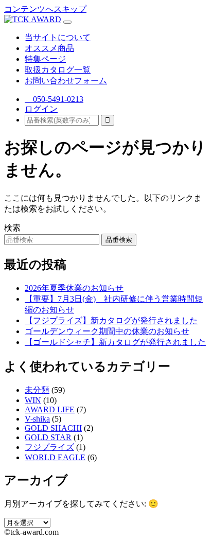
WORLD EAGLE (55, 457)
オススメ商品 (49, 48)
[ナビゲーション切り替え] (67, 22)
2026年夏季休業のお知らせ (74, 288)
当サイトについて (58, 37)
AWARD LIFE (50, 409)
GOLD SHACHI (53, 428)
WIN (33, 400)
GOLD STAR (48, 437)
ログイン (41, 108)
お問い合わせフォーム (66, 80)
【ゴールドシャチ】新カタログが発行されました (115, 342)
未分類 (37, 390)
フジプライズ (49, 447)
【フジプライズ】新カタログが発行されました (111, 320)
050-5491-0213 (54, 99)
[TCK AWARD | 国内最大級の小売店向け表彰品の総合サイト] (32, 19)
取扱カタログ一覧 (58, 69)
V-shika (37, 418)
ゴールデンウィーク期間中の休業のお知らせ (107, 331)
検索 (12, 227)
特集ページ (45, 59)
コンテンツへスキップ (45, 9)
